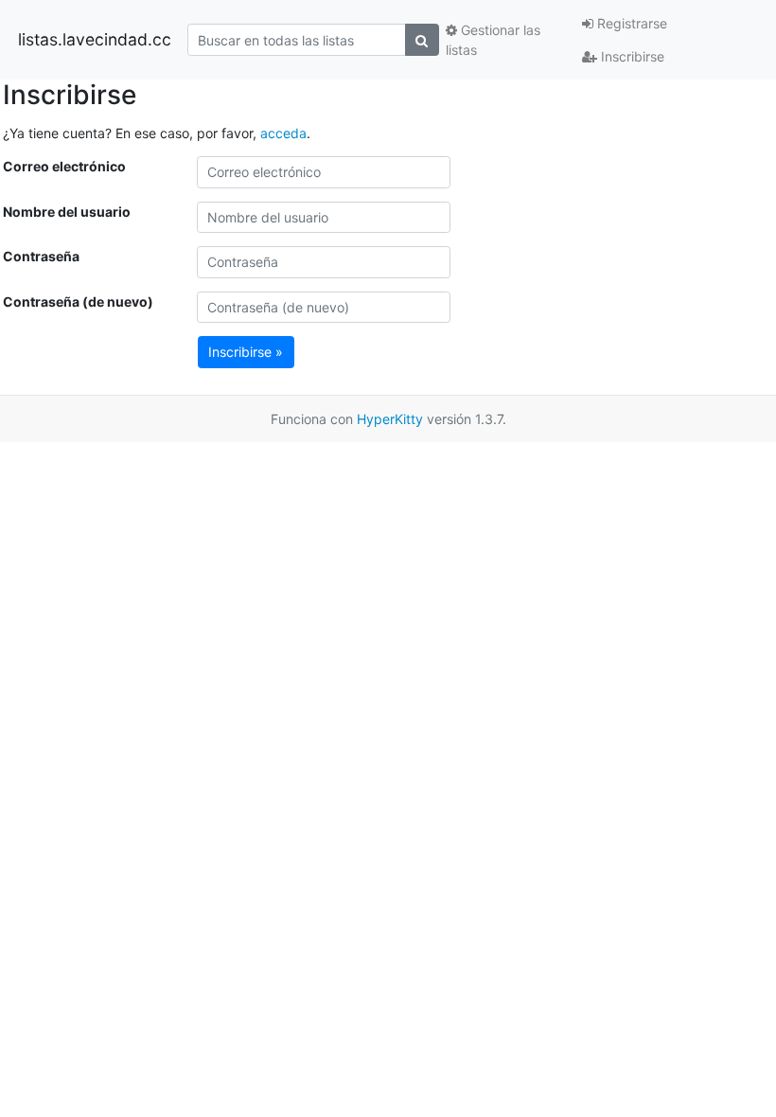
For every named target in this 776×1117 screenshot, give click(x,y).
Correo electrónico (64, 166)
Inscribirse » (245, 352)
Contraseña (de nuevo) (78, 301)
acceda (283, 133)
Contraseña (41, 256)
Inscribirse (630, 56)
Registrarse (630, 23)
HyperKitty (390, 419)
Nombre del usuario (67, 212)
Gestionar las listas (493, 40)
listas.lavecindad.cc (94, 39)
